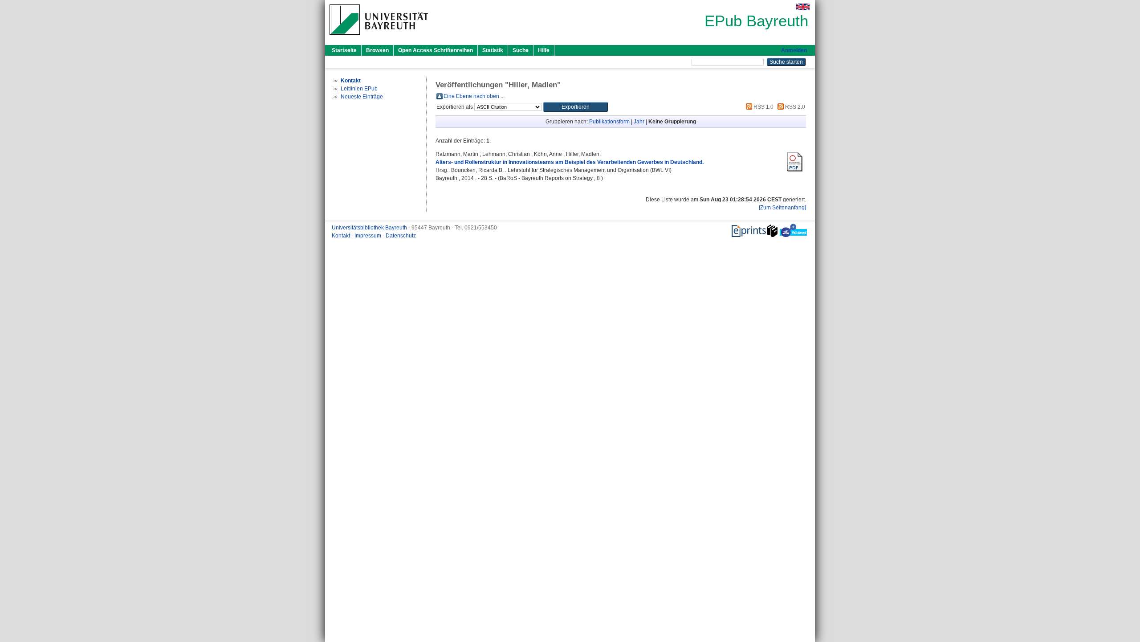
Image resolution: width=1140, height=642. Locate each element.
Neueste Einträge (362, 97)
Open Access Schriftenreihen (435, 50)
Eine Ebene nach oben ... (474, 96)
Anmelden (794, 50)
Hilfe (544, 50)
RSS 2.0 (794, 107)
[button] (575, 107)
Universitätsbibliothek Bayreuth (370, 228)
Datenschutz (401, 236)
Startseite (344, 50)
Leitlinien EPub (359, 89)
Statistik (492, 50)
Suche (521, 50)
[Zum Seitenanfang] (782, 207)
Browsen (377, 50)
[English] (803, 7)
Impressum (368, 236)
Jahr (639, 122)
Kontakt (341, 236)
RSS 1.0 (763, 107)
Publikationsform (609, 122)
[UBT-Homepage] (378, 37)
